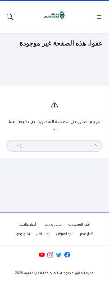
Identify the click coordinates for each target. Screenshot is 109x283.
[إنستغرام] (50, 255)
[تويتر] (58, 255)
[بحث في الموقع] (9, 17)
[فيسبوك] (67, 255)
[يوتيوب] (42, 255)
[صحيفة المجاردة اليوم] (54, 15)
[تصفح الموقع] (99, 17)
